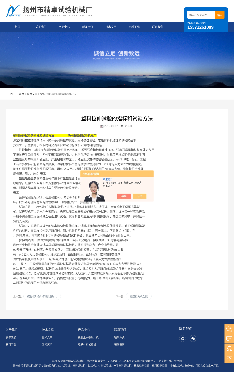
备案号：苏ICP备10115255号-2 (116, 360)
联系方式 (119, 337)
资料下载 (134, 26)
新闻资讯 (87, 26)
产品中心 (64, 26)
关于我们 (40, 26)
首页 (17, 26)
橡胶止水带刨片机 (88, 337)
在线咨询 (119, 344)
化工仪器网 (175, 360)
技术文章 (110, 26)
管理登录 (150, 360)
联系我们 (157, 26)
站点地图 (139, 360)
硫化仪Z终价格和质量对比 (42, 296)
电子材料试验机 (87, 344)
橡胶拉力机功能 (139, 296)
